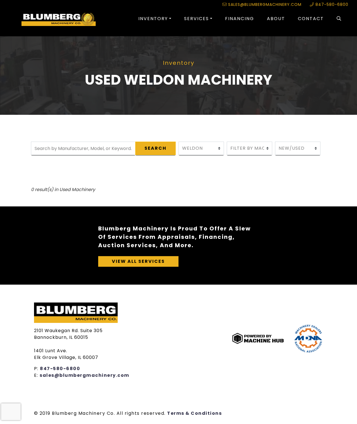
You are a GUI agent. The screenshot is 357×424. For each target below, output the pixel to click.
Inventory (153, 18)
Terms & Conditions (194, 413)
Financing (239, 18)
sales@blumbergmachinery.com (264, 4)
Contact (311, 18)
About (276, 18)
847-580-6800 (331, 4)
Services (196, 18)
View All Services (138, 261)
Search (155, 148)
